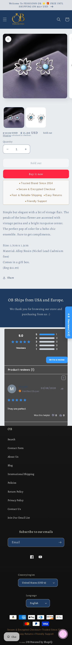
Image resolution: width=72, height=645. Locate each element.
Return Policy (15, 491)
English (34, 603)
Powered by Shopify (41, 642)
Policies (12, 483)
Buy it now (36, 174)
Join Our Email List (19, 518)
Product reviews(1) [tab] (21, 370)
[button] (5, 19)
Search (11, 439)
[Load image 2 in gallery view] (36, 117)
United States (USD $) (34, 582)
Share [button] (10, 278)
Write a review (57, 359)
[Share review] (62, 388)
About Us (13, 457)
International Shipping (21, 474)
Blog (10, 465)
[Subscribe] (60, 542)
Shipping (7, 135)
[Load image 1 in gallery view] (14, 117)
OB (28, 642)
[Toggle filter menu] (63, 378)
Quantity (7, 141)
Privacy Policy (15, 500)
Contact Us (14, 509)
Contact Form (16, 448)
